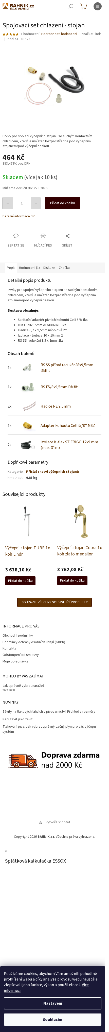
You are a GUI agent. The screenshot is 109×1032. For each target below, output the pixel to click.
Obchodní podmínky (18, 635)
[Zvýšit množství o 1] (36, 203)
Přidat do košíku (62, 203)
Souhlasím (52, 1019)
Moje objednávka (15, 661)
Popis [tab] (11, 267)
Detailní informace (16, 216)
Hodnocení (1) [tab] (29, 267)
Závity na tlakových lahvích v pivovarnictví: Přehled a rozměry (49, 711)
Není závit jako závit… (19, 719)
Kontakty (9, 648)
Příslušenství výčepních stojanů (52, 471)
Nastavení (52, 1003)
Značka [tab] (64, 267)
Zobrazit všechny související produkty (54, 602)
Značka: (91, 34)
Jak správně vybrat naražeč (24, 686)
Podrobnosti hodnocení (59, 34)
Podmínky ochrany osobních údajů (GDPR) (34, 642)
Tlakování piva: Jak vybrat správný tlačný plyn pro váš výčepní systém (50, 729)
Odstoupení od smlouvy (21, 654)
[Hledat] (71, 6)
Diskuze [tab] (49, 267)
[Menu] (98, 6)
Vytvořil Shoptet (58, 822)
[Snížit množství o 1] (8, 203)
